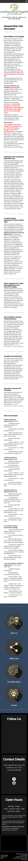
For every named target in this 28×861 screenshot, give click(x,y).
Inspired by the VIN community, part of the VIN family (20, 858)
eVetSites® (24, 855)
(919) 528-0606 (16, 19)
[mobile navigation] (26, 1)
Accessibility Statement (4, 856)
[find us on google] (14, 783)
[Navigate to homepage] (14, 9)
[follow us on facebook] (14, 779)
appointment (5, 822)
